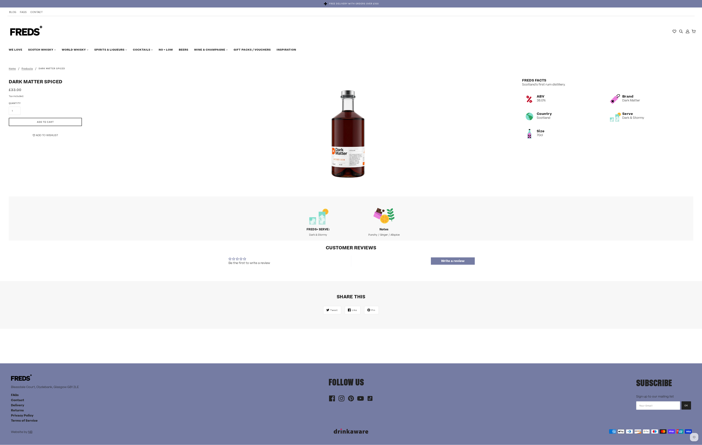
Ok (686, 405)
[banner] (26, 31)
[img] (681, 31)
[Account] (687, 31)
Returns (17, 410)
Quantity (15, 103)
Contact (36, 12)
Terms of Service (24, 421)
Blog (12, 12)
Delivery (17, 405)
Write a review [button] (453, 261)
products (27, 68)
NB (30, 432)
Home (12, 68)
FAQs (23, 12)
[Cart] (694, 32)
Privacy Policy (22, 415)
